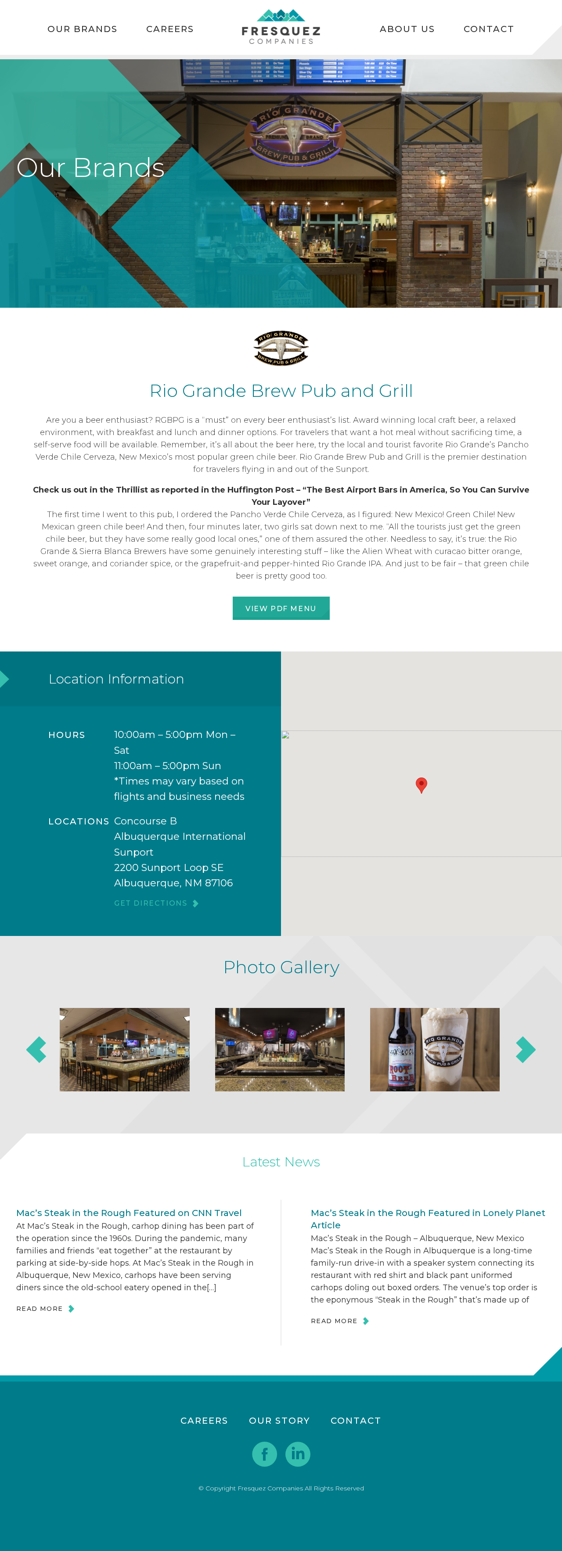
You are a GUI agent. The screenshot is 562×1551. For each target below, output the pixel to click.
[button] (421, 785)
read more (39, 1309)
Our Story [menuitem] (279, 1420)
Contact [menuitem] (356, 1420)
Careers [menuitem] (204, 1420)
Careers (170, 29)
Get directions (150, 903)
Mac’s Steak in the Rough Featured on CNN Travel (129, 1213)
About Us (407, 29)
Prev (36, 1049)
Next (525, 1049)
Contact (489, 29)
